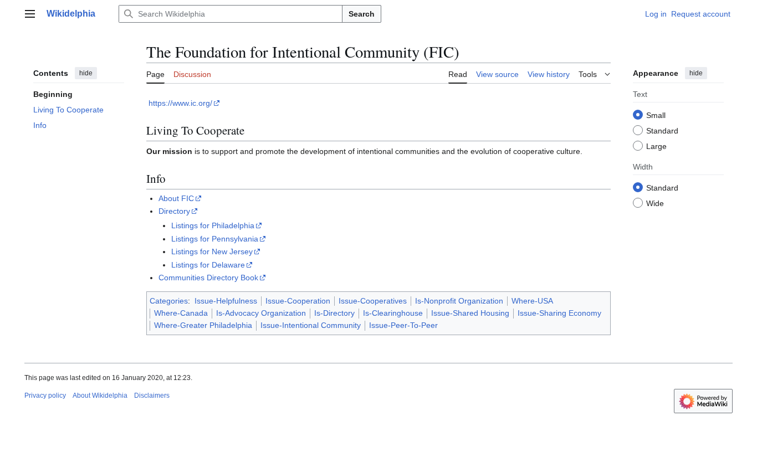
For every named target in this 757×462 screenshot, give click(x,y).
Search (362, 13)
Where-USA (532, 300)
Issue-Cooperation (297, 300)
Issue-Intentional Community (310, 325)
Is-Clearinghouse (393, 313)
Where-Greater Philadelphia (203, 325)
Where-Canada (181, 313)
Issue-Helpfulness (226, 300)
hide (86, 73)
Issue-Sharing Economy (559, 313)
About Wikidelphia (100, 395)
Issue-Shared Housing (470, 313)
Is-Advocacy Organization (261, 313)
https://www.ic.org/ (180, 103)
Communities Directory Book (208, 277)
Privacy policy (45, 395)
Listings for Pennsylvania (214, 238)
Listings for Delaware (208, 264)
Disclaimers (152, 395)
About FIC (176, 198)
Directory (174, 211)
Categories (169, 300)
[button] (30, 14)
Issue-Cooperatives (373, 300)
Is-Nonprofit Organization (459, 300)
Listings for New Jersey (212, 251)
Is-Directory (334, 313)
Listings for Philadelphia (212, 225)
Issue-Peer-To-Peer (403, 325)
